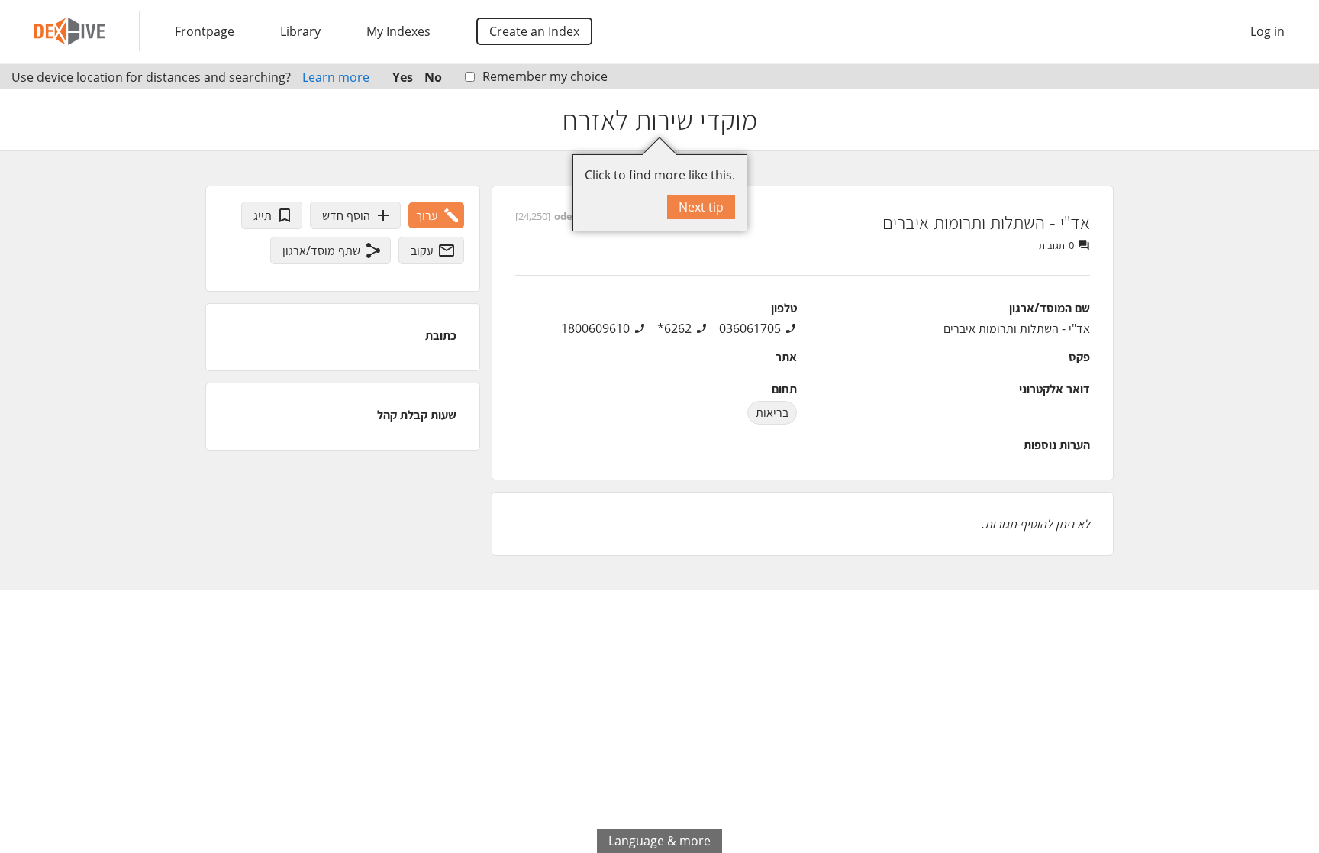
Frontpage (204, 31)
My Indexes (398, 31)
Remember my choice (545, 76)
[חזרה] (1294, 119)
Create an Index (534, 31)
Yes (402, 77)
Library (300, 31)
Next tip (701, 207)
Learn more (335, 77)
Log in (1267, 31)
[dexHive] (69, 31)
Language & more (659, 840)
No (433, 77)
